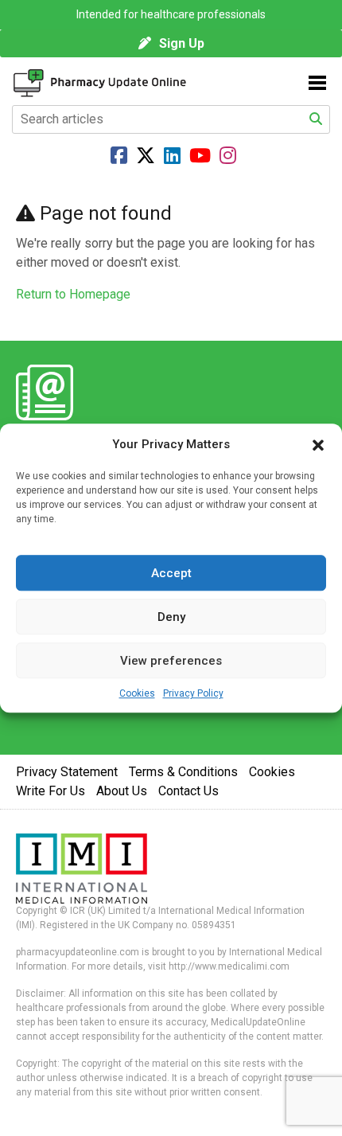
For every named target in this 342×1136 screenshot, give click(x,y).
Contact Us (188, 790)
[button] (318, 444)
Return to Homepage (73, 294)
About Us (121, 790)
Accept (171, 573)
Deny (171, 617)
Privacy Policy (193, 693)
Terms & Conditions (183, 771)
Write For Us (50, 790)
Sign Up (181, 43)
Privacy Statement (67, 771)
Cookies (137, 693)
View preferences (171, 661)
